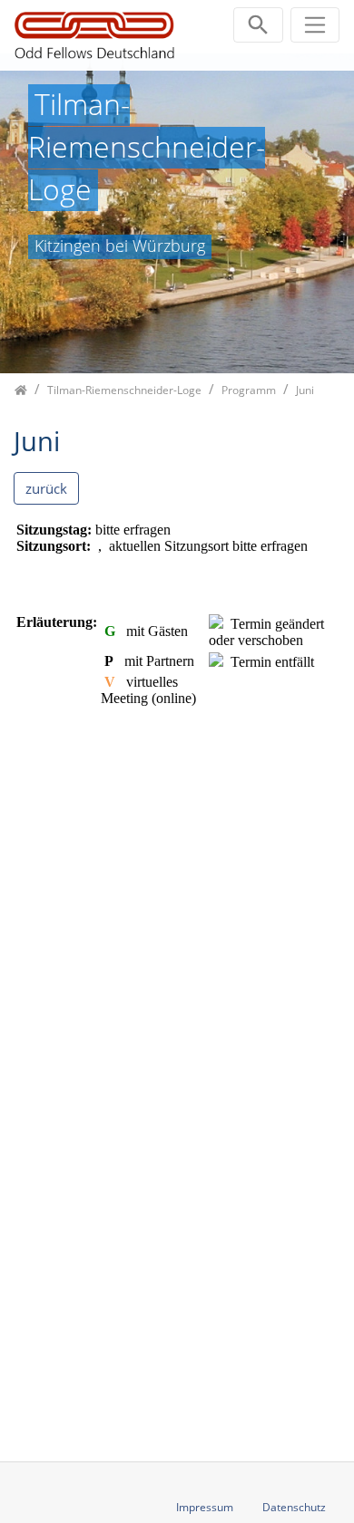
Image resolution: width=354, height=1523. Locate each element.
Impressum (204, 1507)
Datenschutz (294, 1507)
